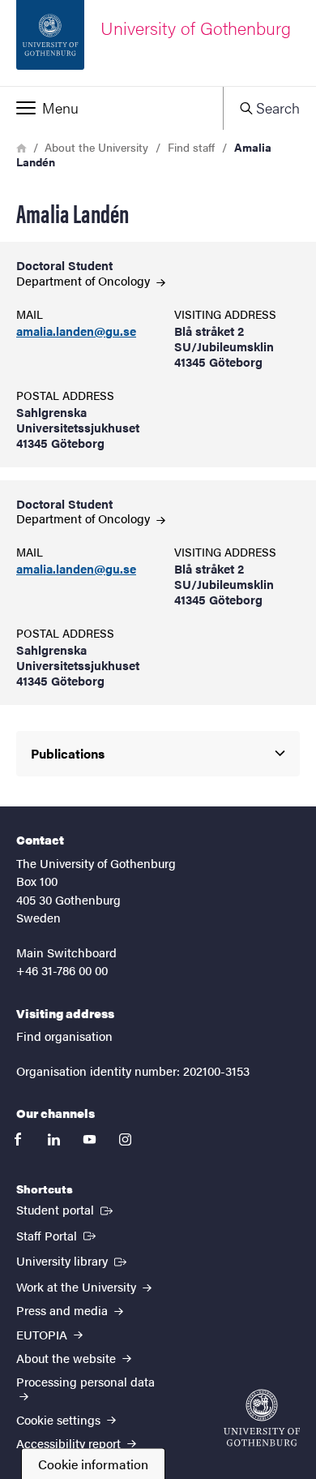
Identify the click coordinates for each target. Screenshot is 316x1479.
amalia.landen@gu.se (76, 331)
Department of (84, 280)
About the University (96, 147)
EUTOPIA (43, 1334)
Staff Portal (57, 1235)
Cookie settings (60, 1419)
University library (73, 1260)
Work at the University (77, 1286)
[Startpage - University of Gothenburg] (262, 1417)
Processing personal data (85, 1381)
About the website (67, 1357)
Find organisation (64, 1035)
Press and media (63, 1309)
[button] (111, 108)
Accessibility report (70, 1442)
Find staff (191, 147)
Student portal (66, 1209)
